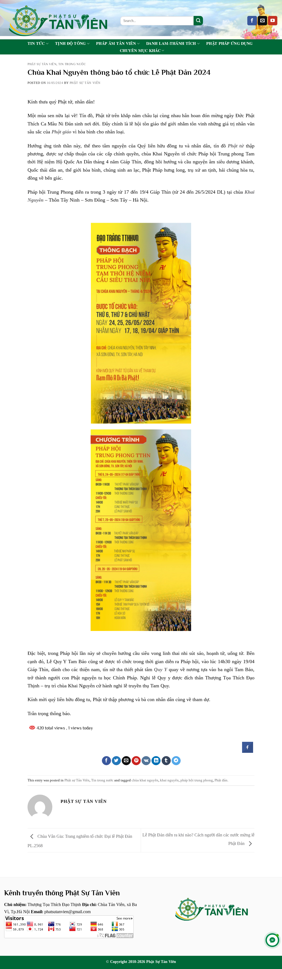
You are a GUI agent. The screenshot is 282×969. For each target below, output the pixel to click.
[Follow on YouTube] (272, 20)
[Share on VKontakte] (146, 760)
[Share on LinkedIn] (156, 760)
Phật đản (221, 780)
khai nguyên (169, 780)
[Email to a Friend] (126, 760)
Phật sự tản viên (85, 82)
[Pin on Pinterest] (136, 760)
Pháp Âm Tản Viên (116, 43)
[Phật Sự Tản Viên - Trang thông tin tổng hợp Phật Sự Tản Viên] (58, 19)
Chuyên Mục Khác (140, 50)
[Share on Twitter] (116, 760)
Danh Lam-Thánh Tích (171, 43)
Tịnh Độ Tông (70, 43)
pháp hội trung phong (196, 780)
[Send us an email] (262, 20)
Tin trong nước (72, 64)
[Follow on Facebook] (252, 20)
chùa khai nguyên (145, 780)
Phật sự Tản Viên (42, 64)
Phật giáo (61, 131)
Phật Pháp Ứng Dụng (229, 43)
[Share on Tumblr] (166, 760)
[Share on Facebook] (247, 751)
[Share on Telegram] (176, 760)
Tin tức (36, 43)
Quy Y (160, 669)
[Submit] (198, 20)
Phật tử (236, 146)
